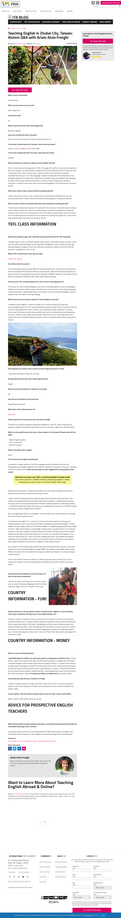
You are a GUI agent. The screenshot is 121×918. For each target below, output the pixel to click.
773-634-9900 (17, 865)
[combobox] (107, 6)
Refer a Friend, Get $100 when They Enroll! (19, 881)
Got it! (102, 915)
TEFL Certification (32, 22)
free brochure (19, 794)
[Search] (119, 6)
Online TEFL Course (15, 259)
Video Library (105, 22)
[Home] (9, 28)
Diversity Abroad (89, 22)
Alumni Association (45, 867)
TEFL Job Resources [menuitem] (46, 11)
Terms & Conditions (24, 872)
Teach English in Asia (14, 741)
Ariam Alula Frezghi (20, 44)
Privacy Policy (11, 872)
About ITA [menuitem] (69, 11)
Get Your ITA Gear (45, 872)
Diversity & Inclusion (61, 862)
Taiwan (24, 28)
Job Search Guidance (50, 22)
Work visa (11, 414)
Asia (18, 28)
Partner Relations (60, 872)
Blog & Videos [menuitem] (59, 11)
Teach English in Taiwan (29, 741)
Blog (13, 28)
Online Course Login (45, 862)
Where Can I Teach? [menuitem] (31, 11)
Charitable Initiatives (61, 867)
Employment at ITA (60, 877)
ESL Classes (43, 882)
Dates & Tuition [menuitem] (17, 11)
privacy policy (89, 915)
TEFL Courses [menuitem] (6, 11)
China (27, 148)
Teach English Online (71, 22)
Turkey (16, 148)
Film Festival (43, 877)
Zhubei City (52, 741)
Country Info (16, 22)
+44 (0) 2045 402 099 (19, 868)
